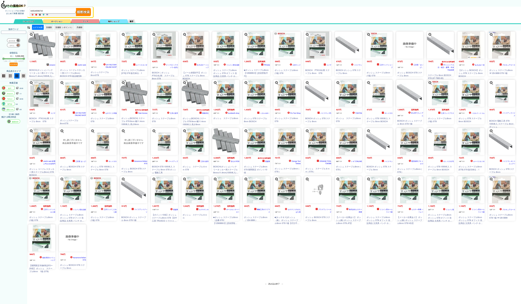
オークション (57, 21)
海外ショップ (113, 21)
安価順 (49, 27)
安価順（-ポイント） (64, 27)
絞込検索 (13, 64)
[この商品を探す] (31, 34)
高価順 (79, 27)
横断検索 (83, 12)
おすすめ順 (38, 27)
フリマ (85, 21)
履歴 (131, 21)
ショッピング (28, 21)
